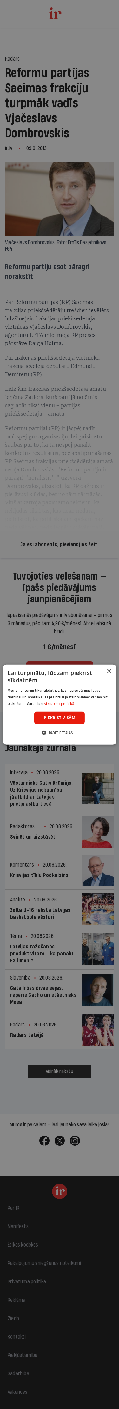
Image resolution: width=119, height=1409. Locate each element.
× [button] (109, 671)
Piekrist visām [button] (60, 717)
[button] (59, 733)
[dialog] (59, 705)
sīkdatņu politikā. (59, 703)
